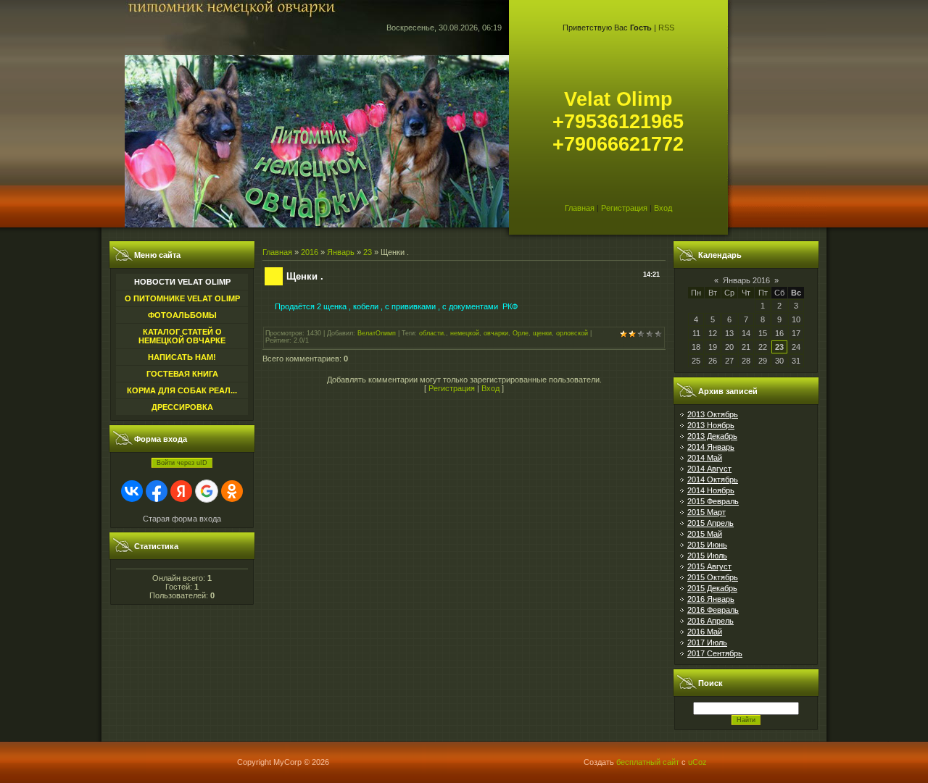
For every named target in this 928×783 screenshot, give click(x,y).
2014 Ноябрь (710, 490)
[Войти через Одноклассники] (232, 491)
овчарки (496, 333)
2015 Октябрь (712, 577)
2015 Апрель (710, 523)
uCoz (697, 762)
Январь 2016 (746, 280)
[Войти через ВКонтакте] (132, 491)
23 (367, 252)
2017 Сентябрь (714, 653)
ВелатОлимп (376, 333)
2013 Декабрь (712, 436)
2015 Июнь (707, 544)
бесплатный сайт (647, 762)
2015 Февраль (713, 501)
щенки (542, 333)
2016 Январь (710, 599)
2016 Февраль (713, 610)
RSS (666, 27)
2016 (309, 252)
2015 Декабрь (712, 588)
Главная (579, 208)
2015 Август (709, 566)
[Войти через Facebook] (156, 491)
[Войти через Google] (206, 491)
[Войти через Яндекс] (181, 491)
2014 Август (709, 468)
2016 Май (704, 631)
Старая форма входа (182, 518)
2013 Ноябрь (710, 425)
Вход (663, 208)
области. (432, 333)
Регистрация (624, 208)
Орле (521, 333)
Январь (341, 252)
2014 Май (704, 457)
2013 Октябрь (712, 414)
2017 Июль (707, 642)
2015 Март (706, 512)
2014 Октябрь (712, 479)
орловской (572, 333)
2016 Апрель (710, 620)
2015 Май (704, 533)
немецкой (464, 333)
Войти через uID (182, 462)
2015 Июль (707, 555)
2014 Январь (710, 447)
